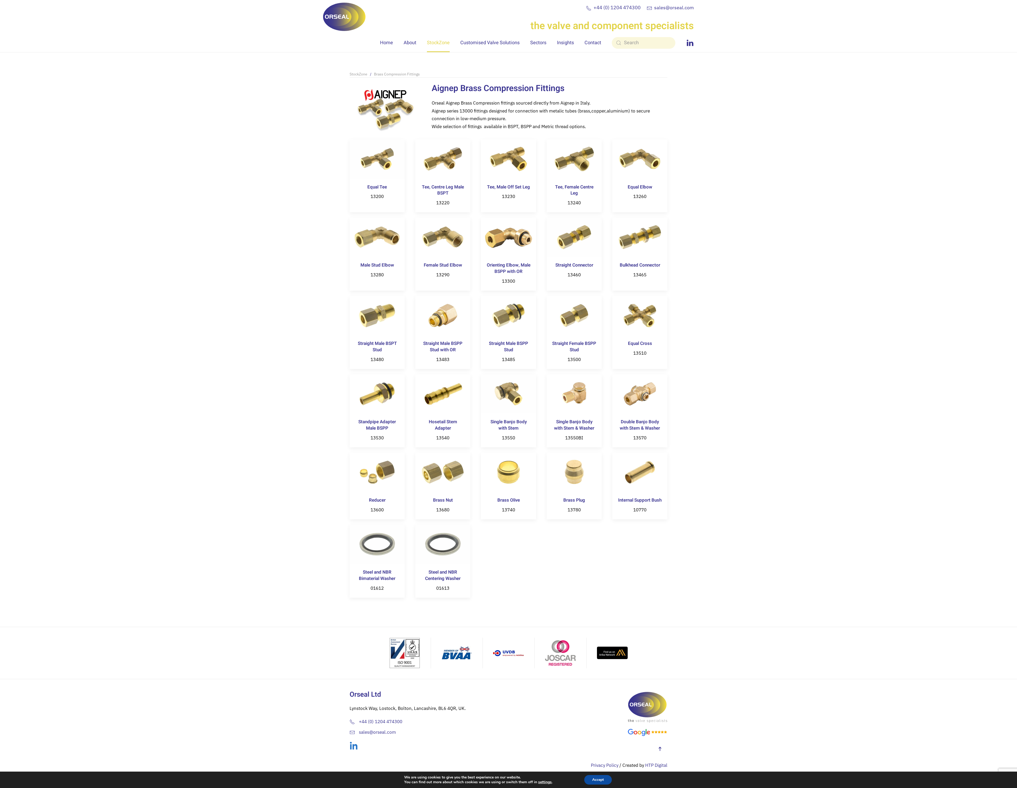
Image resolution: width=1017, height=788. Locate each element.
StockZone (438, 42)
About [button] (410, 42)
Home (386, 42)
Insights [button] (565, 42)
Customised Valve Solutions (490, 42)
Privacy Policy (604, 765)
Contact (593, 42)
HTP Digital (656, 765)
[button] (660, 748)
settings (545, 782)
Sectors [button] (538, 42)
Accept (598, 779)
